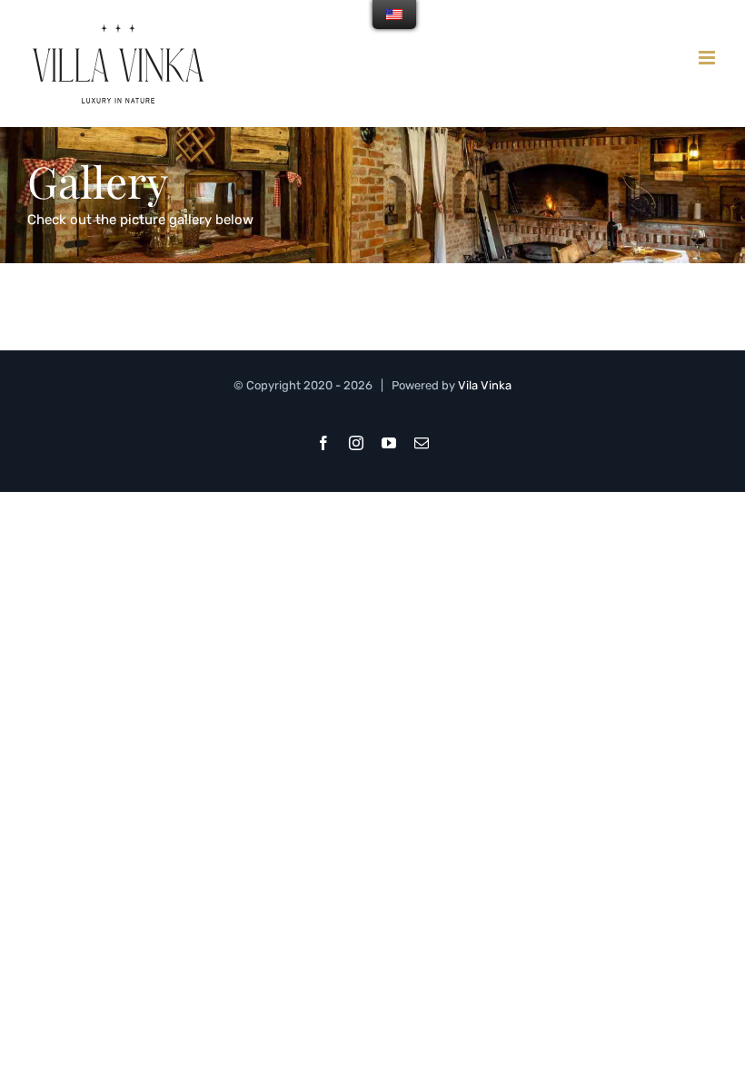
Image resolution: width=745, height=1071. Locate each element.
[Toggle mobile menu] (708, 57)
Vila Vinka (485, 385)
